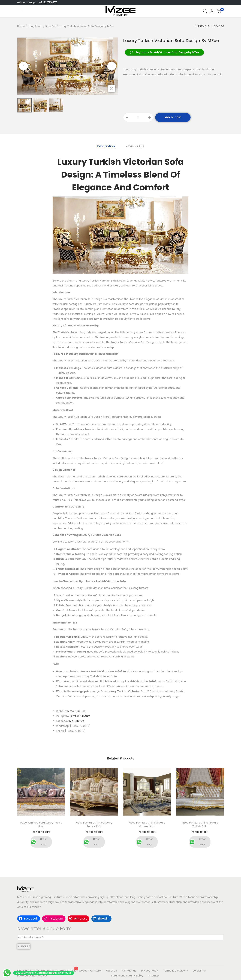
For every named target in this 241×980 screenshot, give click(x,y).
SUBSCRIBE (23, 946)
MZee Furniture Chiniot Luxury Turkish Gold (200, 824)
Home (21, 26)
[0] (219, 11)
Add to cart (173, 117)
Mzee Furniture (76, 711)
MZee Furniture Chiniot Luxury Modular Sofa (147, 824)
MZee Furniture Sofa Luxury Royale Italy (41, 824)
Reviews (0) (134, 146)
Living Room (35, 26)
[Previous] (23, 66)
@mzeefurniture (80, 716)
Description (106, 146)
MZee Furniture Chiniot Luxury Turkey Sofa (94, 824)
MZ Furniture (77, 721)
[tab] (106, 146)
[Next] (111, 66)
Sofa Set (50, 26)
